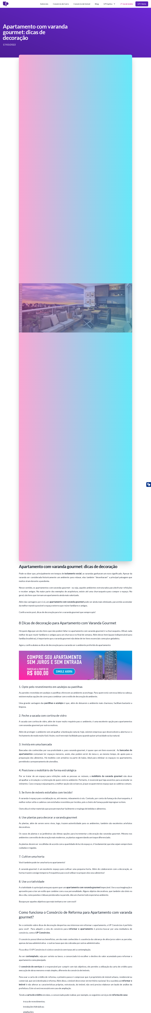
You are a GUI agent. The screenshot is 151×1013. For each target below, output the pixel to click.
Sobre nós (44, 4)
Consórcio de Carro (61, 4)
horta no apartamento (54, 862)
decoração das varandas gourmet (104, 833)
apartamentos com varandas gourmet (53, 587)
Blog (97, 4)
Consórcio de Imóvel (81, 4)
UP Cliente (141, 4)
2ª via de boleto (126, 4)
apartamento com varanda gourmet (87, 631)
